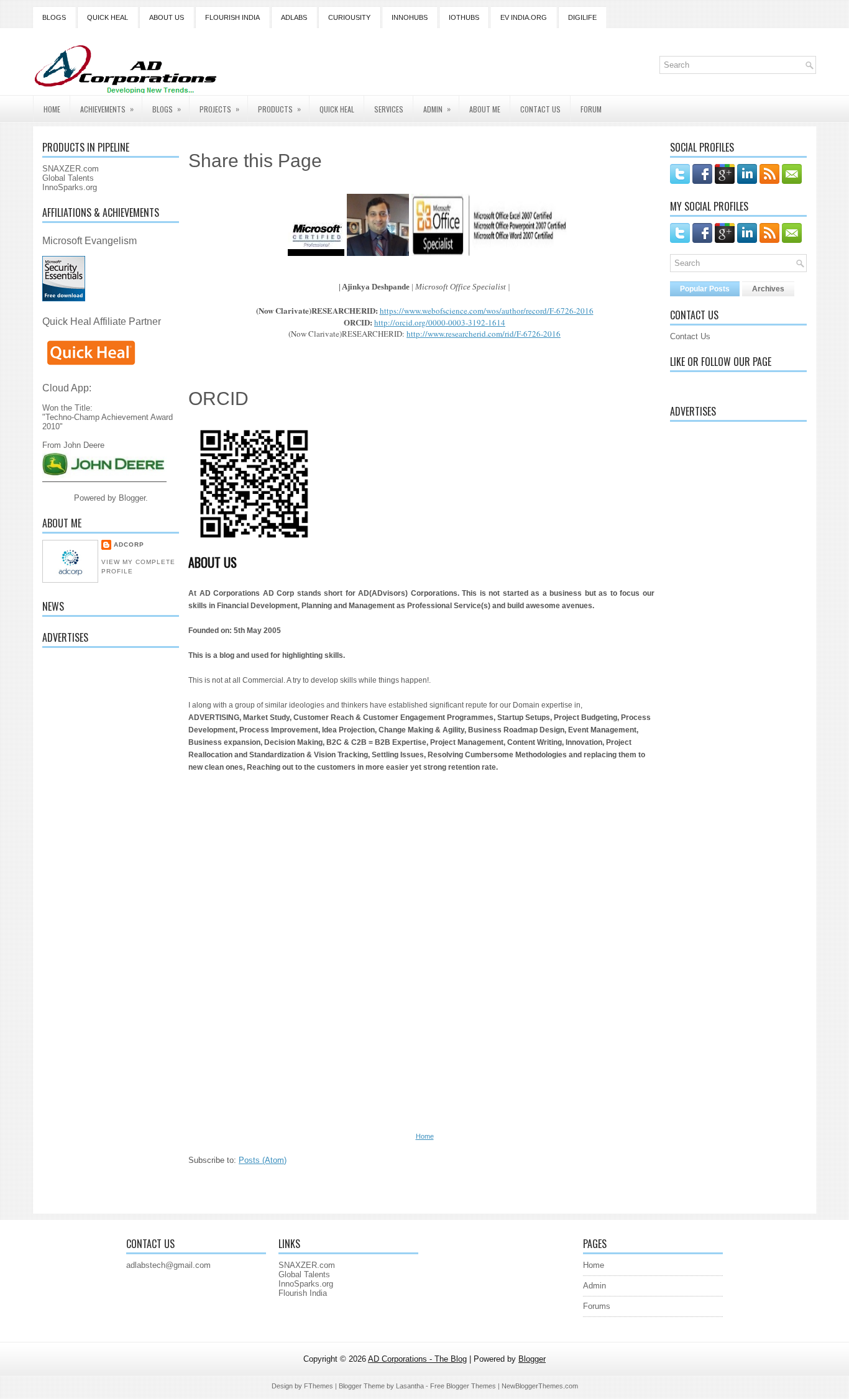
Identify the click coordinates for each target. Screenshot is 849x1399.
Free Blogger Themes (463, 1386)
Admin (594, 1285)
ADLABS (294, 17)
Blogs (54, 17)
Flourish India (232, 17)
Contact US (540, 109)
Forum (591, 109)
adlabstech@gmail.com (168, 1265)
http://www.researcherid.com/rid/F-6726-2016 (483, 333)
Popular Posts (705, 289)
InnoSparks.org (69, 187)
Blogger (132, 498)
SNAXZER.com (70, 168)
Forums (596, 1306)
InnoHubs (410, 17)
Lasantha (410, 1386)
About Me (484, 109)
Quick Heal (107, 17)
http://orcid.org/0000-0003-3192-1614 (439, 322)
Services (388, 109)
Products (279, 108)
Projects (219, 108)
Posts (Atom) (263, 1160)
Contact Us (690, 336)
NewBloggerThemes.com (540, 1386)
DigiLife (582, 17)
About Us (166, 17)
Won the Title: (67, 397)
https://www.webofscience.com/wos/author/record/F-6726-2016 (487, 310)
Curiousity (349, 17)
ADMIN (437, 108)
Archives (768, 289)
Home (52, 109)
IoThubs (464, 17)
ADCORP (129, 544)
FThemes (318, 1386)
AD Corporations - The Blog (417, 1359)
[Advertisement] (110, 843)
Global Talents (68, 178)
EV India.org (523, 17)
